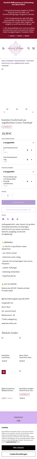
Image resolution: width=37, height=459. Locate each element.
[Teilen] (17, 219)
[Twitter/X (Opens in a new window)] (7, 219)
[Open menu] (3, 48)
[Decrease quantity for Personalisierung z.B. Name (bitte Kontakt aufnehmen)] (23, 181)
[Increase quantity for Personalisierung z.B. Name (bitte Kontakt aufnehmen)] (31, 181)
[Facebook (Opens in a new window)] (3, 219)
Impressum (18, 417)
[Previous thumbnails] (4, 112)
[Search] (28, 48)
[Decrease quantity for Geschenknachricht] (23, 150)
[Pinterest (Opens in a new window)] (12, 219)
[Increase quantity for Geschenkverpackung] (31, 159)
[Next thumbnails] (32, 112)
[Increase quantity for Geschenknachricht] (31, 150)
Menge (4, 191)
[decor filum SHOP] (15, 48)
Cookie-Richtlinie (11, 442)
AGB (18, 421)
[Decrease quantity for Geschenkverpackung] (23, 159)
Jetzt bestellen (18, 202)
